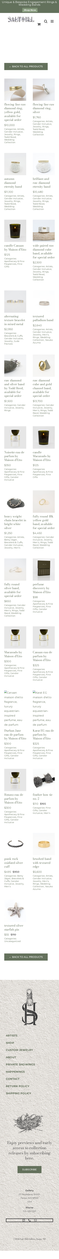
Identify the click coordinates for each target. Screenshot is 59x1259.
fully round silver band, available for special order (12, 590)
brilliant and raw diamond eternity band (41, 183)
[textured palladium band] (44, 292)
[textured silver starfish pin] (15, 901)
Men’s (45, 334)
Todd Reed (10, 137)
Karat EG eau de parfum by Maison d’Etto (43, 734)
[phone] (29, 1220)
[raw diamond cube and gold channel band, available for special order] (44, 356)
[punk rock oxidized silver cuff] (15, 835)
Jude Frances (11, 342)
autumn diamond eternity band (13, 183)
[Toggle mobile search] (45, 21)
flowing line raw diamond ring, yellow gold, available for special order (15, 112)
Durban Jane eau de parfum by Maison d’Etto (15, 734)
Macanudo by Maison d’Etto (13, 654)
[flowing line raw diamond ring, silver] (44, 80)
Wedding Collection (9, 141)
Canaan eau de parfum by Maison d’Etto (42, 656)
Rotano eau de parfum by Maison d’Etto (13, 798)
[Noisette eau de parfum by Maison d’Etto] (15, 428)
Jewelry (8, 134)
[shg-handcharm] (29, 988)
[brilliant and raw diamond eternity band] (44, 155)
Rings (17, 134)
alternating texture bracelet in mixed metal (14, 320)
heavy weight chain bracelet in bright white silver (15, 522)
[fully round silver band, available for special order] (15, 560)
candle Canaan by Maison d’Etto (15, 247)
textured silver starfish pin (13, 927)
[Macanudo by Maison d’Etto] (15, 628)
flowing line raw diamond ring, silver (43, 108)
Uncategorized (12, 941)
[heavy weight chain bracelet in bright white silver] (15, 492)
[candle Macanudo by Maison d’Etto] (44, 428)
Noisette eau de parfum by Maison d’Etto (14, 456)
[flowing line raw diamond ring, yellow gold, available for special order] (15, 80)
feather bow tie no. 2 (42, 796)
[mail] (35, 1220)
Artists (20, 129)
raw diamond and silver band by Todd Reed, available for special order (14, 388)
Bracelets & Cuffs (13, 335)
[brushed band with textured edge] (44, 835)
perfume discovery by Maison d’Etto (42, 588)
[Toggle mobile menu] (52, 21)
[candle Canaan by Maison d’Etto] (15, 222)
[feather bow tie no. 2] (44, 771)
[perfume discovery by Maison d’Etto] (44, 560)
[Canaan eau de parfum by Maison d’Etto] (44, 628)
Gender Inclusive (13, 131)
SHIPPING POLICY (18, 1093)
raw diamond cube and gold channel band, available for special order (42, 388)
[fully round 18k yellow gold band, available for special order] (44, 492)
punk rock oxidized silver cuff (13, 862)
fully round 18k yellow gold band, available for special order (44, 522)
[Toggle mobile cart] (39, 24)
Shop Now (30, 10)
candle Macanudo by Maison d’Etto (42, 456)
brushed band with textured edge (42, 862)
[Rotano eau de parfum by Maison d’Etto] (15, 771)
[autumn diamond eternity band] (15, 155)
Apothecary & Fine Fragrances (14, 262)
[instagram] (23, 1220)
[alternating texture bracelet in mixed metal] (15, 292)
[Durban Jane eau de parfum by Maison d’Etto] (15, 692)
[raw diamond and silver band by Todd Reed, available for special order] (15, 356)
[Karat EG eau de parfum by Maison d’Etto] (44, 692)
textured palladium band (43, 318)
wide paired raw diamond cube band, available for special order (44, 251)
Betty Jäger (10, 539)
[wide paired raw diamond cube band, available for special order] (44, 222)
